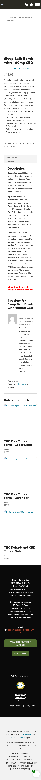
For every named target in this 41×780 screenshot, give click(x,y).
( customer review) (22, 68)
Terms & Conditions (20, 700)
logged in (22, 384)
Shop (6, 17)
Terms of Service (18, 737)
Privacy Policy (20, 694)
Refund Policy (20, 697)
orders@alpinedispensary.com (22, 631)
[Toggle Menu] (37, 4)
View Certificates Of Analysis (20, 643)
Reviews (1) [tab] (11, 161)
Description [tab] (11, 157)
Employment (20, 653)
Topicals (13, 17)
